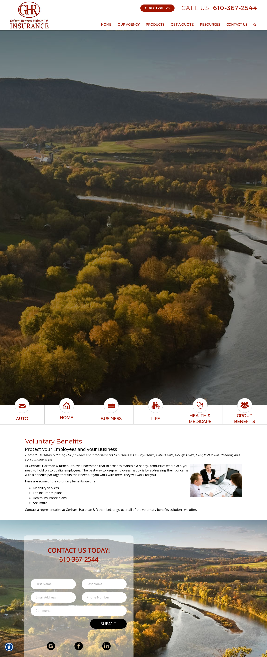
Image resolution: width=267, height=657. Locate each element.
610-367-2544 (219, 8)
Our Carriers (157, 8)
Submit (108, 623)
